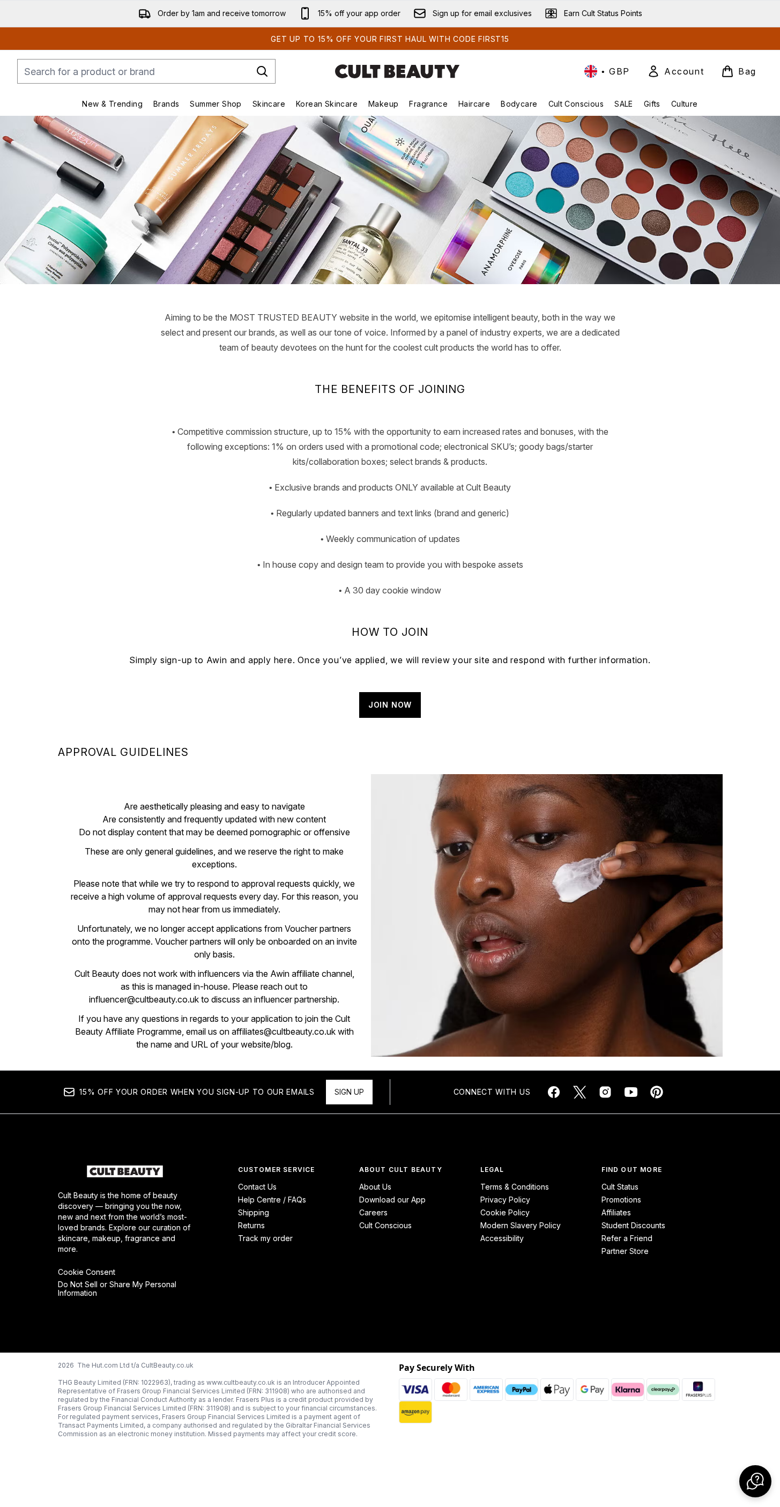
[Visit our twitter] (579, 1092)
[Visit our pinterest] (657, 1092)
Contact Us (257, 1186)
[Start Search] (262, 71)
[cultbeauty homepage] (397, 71)
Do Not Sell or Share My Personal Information (117, 1288)
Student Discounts (633, 1225)
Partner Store (625, 1251)
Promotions (621, 1199)
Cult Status (619, 1186)
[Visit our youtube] (631, 1092)
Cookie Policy (505, 1212)
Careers (373, 1212)
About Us (375, 1186)
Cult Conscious (385, 1225)
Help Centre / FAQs (272, 1199)
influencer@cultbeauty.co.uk (144, 999)
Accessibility (502, 1238)
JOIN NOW (390, 704)
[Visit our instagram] (605, 1092)
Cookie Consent (86, 1272)
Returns (251, 1225)
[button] (755, 1481)
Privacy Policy (505, 1199)
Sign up (349, 1091)
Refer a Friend (626, 1238)
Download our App (392, 1199)
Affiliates (616, 1212)
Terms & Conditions (514, 1186)
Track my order (265, 1238)
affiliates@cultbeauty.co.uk (284, 1031)
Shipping (253, 1212)
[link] (675, 71)
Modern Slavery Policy (520, 1225)
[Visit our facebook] (554, 1092)
